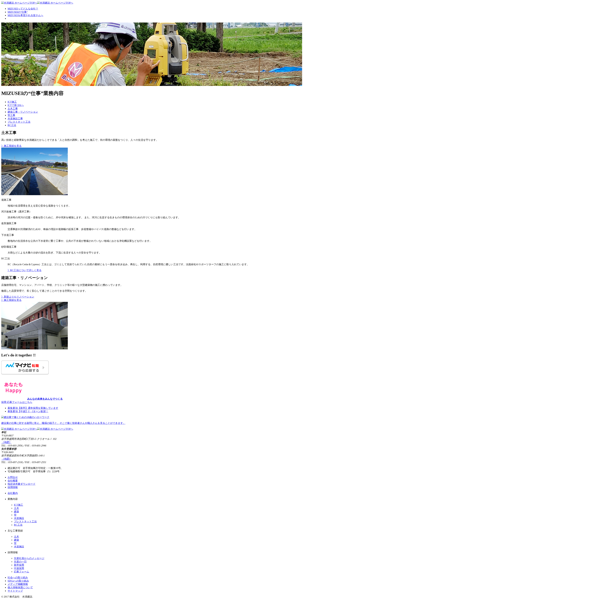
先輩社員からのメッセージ (29, 558)
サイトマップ (15, 590)
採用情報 (13, 487)
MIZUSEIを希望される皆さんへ (25, 15)
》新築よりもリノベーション (17, 296)
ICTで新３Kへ (16, 105)
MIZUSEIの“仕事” (18, 12)
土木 (16, 508)
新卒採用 (19, 565)
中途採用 (19, 568)
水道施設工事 (15, 118)
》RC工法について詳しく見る (24, 270)
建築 (16, 511)
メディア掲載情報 (18, 584)
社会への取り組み (18, 577)
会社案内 (13, 493)
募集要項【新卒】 (33, 408)
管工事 (11, 115)
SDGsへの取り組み (18, 580)
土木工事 (13, 108)
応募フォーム (21, 571)
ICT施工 (12, 102)
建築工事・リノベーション (23, 111)
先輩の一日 (20, 561)
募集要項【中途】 (28, 411)
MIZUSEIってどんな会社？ (23, 8)
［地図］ (6, 442)
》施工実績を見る (11, 145)
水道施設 (19, 518)
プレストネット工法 (19, 121)
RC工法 (12, 125)
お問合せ (13, 477)
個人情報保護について (20, 587)
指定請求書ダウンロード (21, 484)
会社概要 (13, 480)
